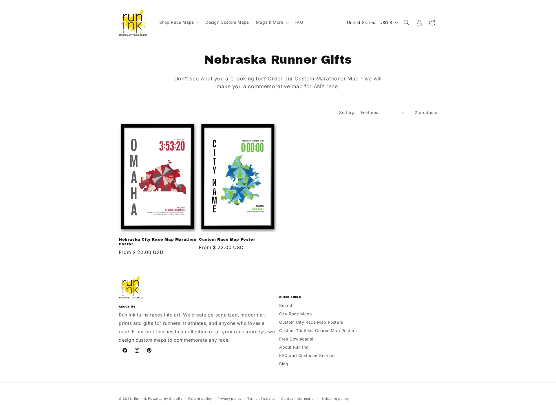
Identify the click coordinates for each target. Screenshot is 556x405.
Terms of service (261, 399)
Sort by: (347, 112)
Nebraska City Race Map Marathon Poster (158, 242)
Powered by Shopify (165, 399)
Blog (283, 363)
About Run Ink (293, 347)
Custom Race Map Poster (227, 240)
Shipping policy (335, 399)
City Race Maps (295, 313)
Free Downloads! (296, 338)
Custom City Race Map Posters (311, 322)
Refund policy (200, 399)
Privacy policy (229, 399)
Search (286, 305)
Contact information (298, 399)
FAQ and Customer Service (306, 355)
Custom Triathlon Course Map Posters (318, 330)
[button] (179, 22)
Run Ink (140, 399)
